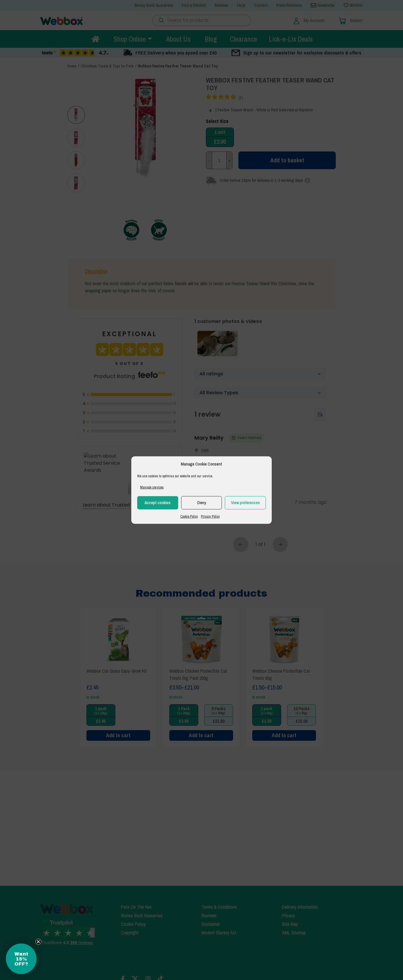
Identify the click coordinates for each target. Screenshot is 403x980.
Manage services (152, 487)
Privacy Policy (210, 516)
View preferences (245, 502)
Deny (201, 502)
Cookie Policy (189, 516)
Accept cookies (158, 502)
